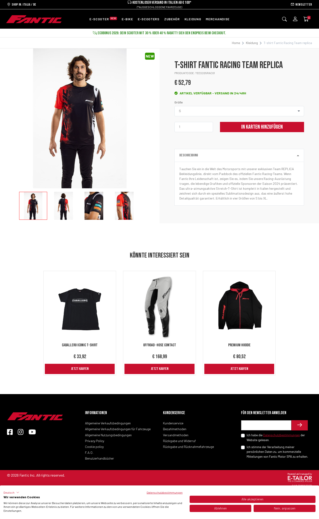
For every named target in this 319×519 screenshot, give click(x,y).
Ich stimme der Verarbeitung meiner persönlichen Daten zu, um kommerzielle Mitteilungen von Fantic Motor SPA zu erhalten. (277, 451)
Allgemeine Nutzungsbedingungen (108, 435)
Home (236, 43)
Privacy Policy (94, 441)
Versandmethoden (175, 435)
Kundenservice (173, 423)
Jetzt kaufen (80, 369)
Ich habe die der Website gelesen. (276, 437)
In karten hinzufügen (262, 127)
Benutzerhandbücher (99, 458)
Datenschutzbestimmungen (281, 435)
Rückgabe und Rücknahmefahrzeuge (188, 447)
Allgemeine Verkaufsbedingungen (108, 423)
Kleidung (252, 43)
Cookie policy (94, 447)
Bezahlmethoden (174, 429)
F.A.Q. (89, 452)
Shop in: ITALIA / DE (23, 5)
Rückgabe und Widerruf (179, 441)
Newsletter (303, 5)
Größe (178, 102)
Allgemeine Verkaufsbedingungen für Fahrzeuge (118, 429)
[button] (11, 492)
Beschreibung (188, 155)
